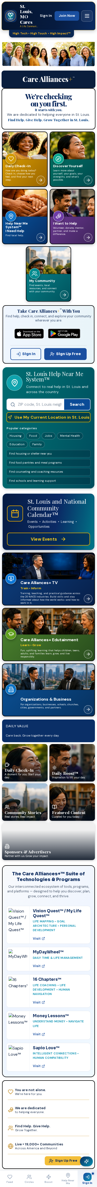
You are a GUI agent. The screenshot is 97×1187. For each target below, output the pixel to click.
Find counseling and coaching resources (36, 471)
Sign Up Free (68, 353)
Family (37, 444)
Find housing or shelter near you (30, 453)
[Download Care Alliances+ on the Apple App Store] (29, 334)
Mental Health (70, 436)
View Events (44, 539)
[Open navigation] (87, 16)
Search (77, 404)
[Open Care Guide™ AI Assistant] (86, 1161)
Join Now (67, 15)
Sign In (46, 15)
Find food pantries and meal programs (35, 462)
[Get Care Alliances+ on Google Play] (64, 333)
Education (17, 444)
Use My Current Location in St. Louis (51, 417)
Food (33, 436)
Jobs (48, 436)
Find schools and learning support (32, 481)
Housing (15, 436)
